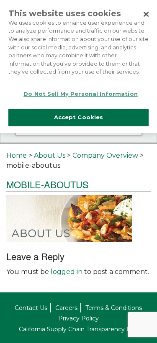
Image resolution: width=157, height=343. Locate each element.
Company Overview (105, 155)
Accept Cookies (78, 117)
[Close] (146, 14)
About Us (49, 155)
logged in (66, 272)
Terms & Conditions (113, 308)
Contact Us (31, 308)
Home (16, 155)
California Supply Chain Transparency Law (79, 329)
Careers (66, 308)
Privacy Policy (78, 318)
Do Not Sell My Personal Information (80, 93)
